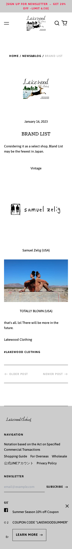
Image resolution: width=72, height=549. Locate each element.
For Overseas (39, 456)
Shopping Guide (15, 456)
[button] (56, 23)
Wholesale (59, 456)
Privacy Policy (47, 463)
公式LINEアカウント (18, 463)
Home (14, 55)
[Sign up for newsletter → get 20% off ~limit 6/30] (36, 6)
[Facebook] (6, 510)
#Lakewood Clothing (22, 352)
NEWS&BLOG (31, 55)
